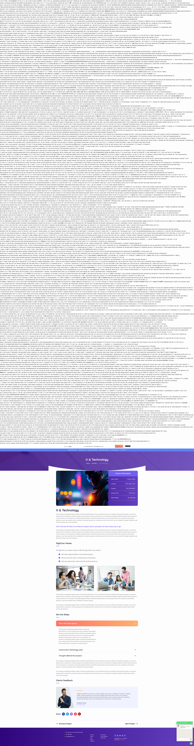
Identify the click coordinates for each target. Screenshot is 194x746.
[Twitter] (67, 714)
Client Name (114, 479)
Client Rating (114, 497)
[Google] (75, 714)
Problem (113, 488)
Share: (58, 714)
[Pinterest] (71, 714)
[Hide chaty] (191, 743)
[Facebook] (63, 714)
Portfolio (94, 463)
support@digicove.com (70, 736)
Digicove (121, 738)
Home (88, 463)
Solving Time (114, 493)
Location (113, 483)
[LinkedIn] (79, 714)
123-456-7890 (69, 734)
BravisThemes (122, 739)
